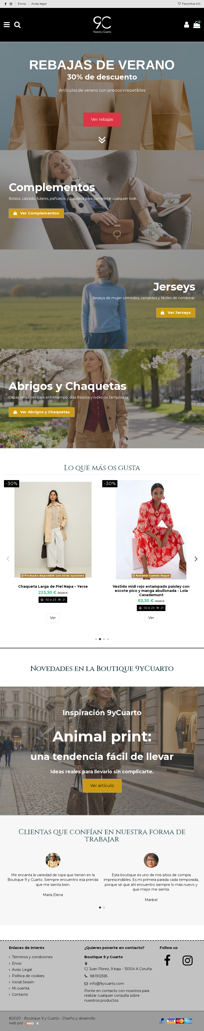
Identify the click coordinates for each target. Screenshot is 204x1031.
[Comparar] (52, 577)
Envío (22, 3)
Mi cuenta (20, 988)
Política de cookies (28, 976)
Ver (53, 618)
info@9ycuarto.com (107, 983)
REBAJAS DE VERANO (102, 64)
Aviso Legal (22, 969)
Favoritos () (190, 3)
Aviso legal (39, 3)
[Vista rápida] (59, 577)
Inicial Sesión (23, 982)
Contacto (20, 994)
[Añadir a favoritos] (45, 577)
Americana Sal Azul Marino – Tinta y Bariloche (151, 586)
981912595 (98, 976)
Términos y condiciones (32, 957)
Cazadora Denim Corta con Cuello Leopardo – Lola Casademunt (53, 588)
